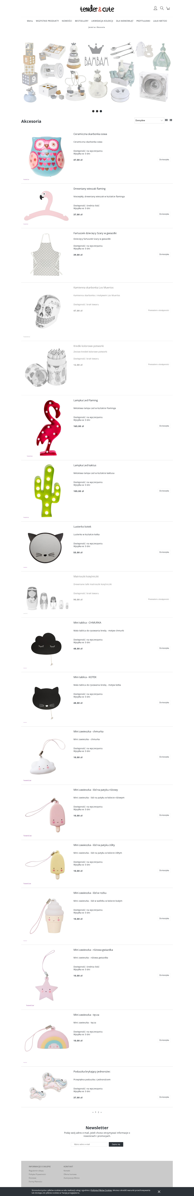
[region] (97, 72)
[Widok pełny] (171, 120)
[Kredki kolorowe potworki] (46, 368)
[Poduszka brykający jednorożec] (46, 1086)
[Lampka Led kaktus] (46, 491)
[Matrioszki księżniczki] (46, 594)
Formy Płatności (35, 1181)
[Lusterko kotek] (46, 546)
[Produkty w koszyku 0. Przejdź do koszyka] (168, 9)
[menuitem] (30, 21)
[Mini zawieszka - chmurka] (46, 755)
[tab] (93, 111)
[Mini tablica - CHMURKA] (46, 644)
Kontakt (67, 1170)
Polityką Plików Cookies (101, 1190)
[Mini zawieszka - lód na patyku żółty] (46, 864)
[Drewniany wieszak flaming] (46, 205)
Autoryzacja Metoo (72, 1178)
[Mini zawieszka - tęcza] (46, 1038)
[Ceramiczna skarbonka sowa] (46, 156)
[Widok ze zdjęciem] (166, 120)
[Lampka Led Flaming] (46, 428)
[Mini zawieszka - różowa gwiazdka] (46, 977)
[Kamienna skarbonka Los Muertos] (46, 311)
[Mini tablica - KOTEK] (46, 699)
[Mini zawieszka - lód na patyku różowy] (46, 812)
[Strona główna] (97, 8)
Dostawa (32, 1178)
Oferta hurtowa (70, 1174)
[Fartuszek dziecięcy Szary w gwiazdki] (46, 255)
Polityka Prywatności (37, 1174)
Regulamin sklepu (36, 1170)
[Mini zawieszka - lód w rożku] (46, 916)
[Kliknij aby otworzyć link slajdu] (97, 72)
